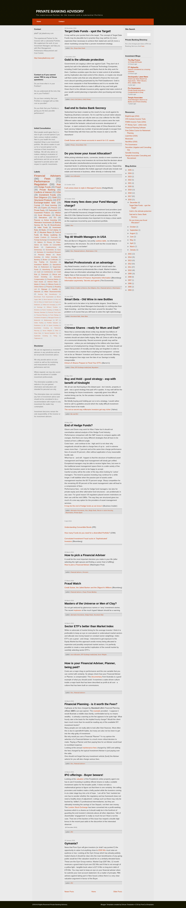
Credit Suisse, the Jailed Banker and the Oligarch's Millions (88, 587)
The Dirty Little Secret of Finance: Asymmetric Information (88, 278)
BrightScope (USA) (132, 116)
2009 (130, 274)
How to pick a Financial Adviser (85, 555)
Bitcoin (58, 215)
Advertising (46, 269)
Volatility (55, 289)
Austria (45, 245)
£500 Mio (102, 850)
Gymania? (71, 843)
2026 (130, 170)
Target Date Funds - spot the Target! (88, 31)
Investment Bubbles (41, 264)
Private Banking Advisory (60, 11)
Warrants (37, 291)
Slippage (44, 289)
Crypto (57, 302)
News (43, 284)
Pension (54, 208)
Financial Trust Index (54, 312)
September (134, 230)
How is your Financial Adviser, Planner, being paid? (90, 665)
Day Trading (39, 262)
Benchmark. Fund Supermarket (44, 296)
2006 (130, 283)
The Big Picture (134, 60)
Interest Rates (52, 282)
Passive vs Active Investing (45, 220)
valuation (80, 779)
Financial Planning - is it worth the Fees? (91, 704)
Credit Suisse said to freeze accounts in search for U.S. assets (89, 140)
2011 (130, 267)
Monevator (129, 139)
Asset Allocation (44, 215)
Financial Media (52, 279)
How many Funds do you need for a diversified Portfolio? (87, 533)
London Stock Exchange (78, 807)
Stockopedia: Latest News (138, 77)
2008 (130, 277)
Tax (45, 225)
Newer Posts (69, 892)
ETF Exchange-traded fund (83, 367)
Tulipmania (37, 338)
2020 (130, 186)
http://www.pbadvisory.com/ (44, 58)
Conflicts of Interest (43, 192)
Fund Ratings (54, 315)
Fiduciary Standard (39, 312)
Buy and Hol (74, 414)
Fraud (58, 187)
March (132, 246)
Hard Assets (38, 282)
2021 (130, 183)
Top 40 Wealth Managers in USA (85, 236)
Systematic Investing (41, 335)
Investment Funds (47, 195)
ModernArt (37, 320)
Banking (37, 259)
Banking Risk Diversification (47, 294)
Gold (54, 197)
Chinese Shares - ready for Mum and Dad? (92, 327)
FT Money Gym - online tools (136, 125)
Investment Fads (55, 240)
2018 (130, 193)
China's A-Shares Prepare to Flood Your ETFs (83, 363)
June (132, 237)
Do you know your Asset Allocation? (88, 153)
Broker (45, 259)
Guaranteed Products (42, 213)
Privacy (49, 242)
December (134, 202)
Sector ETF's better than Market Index (89, 626)
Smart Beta (37, 333)
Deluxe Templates (128, 904)
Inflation (58, 213)
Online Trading (38, 322)
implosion (77, 610)
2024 (130, 173)
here (142, 46)
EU (55, 218)
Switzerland (53, 210)
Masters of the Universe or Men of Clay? (91, 603)
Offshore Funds (53, 284)
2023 (130, 177)
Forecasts (54, 237)
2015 (130, 254)
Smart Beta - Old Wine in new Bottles (89, 299)
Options (40, 242)
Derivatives (43, 218)
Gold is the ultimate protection (84, 59)
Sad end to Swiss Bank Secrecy (85, 108)
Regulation (40, 184)
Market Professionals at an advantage (89, 262)
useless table (101, 241)
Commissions (48, 272)
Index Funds (43, 227)
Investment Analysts (40, 317)
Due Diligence (40, 197)
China (40, 302)
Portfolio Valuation (52, 322)
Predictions (37, 325)
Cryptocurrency (51, 247)
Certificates (54, 259)
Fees (47, 178)
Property (49, 286)
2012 (130, 264)
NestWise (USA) (131, 142)
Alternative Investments (43, 222)
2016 (130, 200)
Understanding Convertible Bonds (78, 527)
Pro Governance (134, 88)
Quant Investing (53, 325)
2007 (130, 280)
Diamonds (44, 274)
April (132, 243)
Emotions (37, 310)
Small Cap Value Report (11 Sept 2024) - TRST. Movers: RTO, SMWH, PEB (137, 81)
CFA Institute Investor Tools (135, 119)
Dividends (37, 304)
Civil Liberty (53, 230)
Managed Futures (53, 317)
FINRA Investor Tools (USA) (135, 122)
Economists (50, 250)
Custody (37, 205)
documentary (96, 677)
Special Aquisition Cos (51, 333)
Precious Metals (44, 254)
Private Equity (39, 210)
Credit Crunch (48, 302)
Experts (44, 208)
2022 (130, 180)
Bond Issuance (48, 299)
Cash (38, 272)
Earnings (39, 307)
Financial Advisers (47, 175)
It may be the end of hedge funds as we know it (83, 506)
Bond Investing (51, 205)
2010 (130, 270)
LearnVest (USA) (131, 136)
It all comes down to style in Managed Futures (83, 188)
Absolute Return (46, 232)
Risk (59, 184)
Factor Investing (47, 310)
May (132, 240)
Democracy (38, 250)
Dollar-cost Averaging (49, 304)
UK (35, 232)
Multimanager (48, 320)
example (96, 711)
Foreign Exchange (40, 240)
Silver (56, 330)
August (133, 233)
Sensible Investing (132, 153)
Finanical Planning (42, 315)
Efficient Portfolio (52, 307)
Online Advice (39, 286)
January (133, 250)
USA (58, 192)
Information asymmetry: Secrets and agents (82, 281)
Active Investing (51, 257)
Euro (59, 250)
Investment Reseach (53, 252)
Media (36, 284)
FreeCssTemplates (147, 904)
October (133, 227)
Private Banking (47, 190)
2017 (130, 196)
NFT (57, 320)
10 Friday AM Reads (135, 62)
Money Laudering (50, 235)
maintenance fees (89, 748)
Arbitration (57, 269)
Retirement (45, 267)
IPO (35, 208)
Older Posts (117, 892)
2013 (130, 260)
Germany (40, 252)
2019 (130, 190)
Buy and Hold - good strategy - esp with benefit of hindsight (90, 380)
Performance (42, 181)
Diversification (55, 225)
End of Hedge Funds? (79, 425)
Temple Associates (135, 98)
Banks (44, 230)
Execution (53, 262)
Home (93, 892)
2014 (130, 257)
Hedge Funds (44, 187)
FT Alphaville (133, 67)
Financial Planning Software (135, 128)
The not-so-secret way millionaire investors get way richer (88, 409)
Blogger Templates (107, 904)
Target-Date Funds (79, 48)
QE (45, 325)
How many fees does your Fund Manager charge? (91, 203)
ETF (59, 304)
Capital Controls (40, 237)
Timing (55, 335)
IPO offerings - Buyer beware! (84, 775)
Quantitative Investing (41, 328)
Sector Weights (47, 330)
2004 (130, 290)
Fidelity (57, 310)
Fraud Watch (73, 583)
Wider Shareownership (52, 291)
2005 (130, 287)
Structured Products (43, 200)
